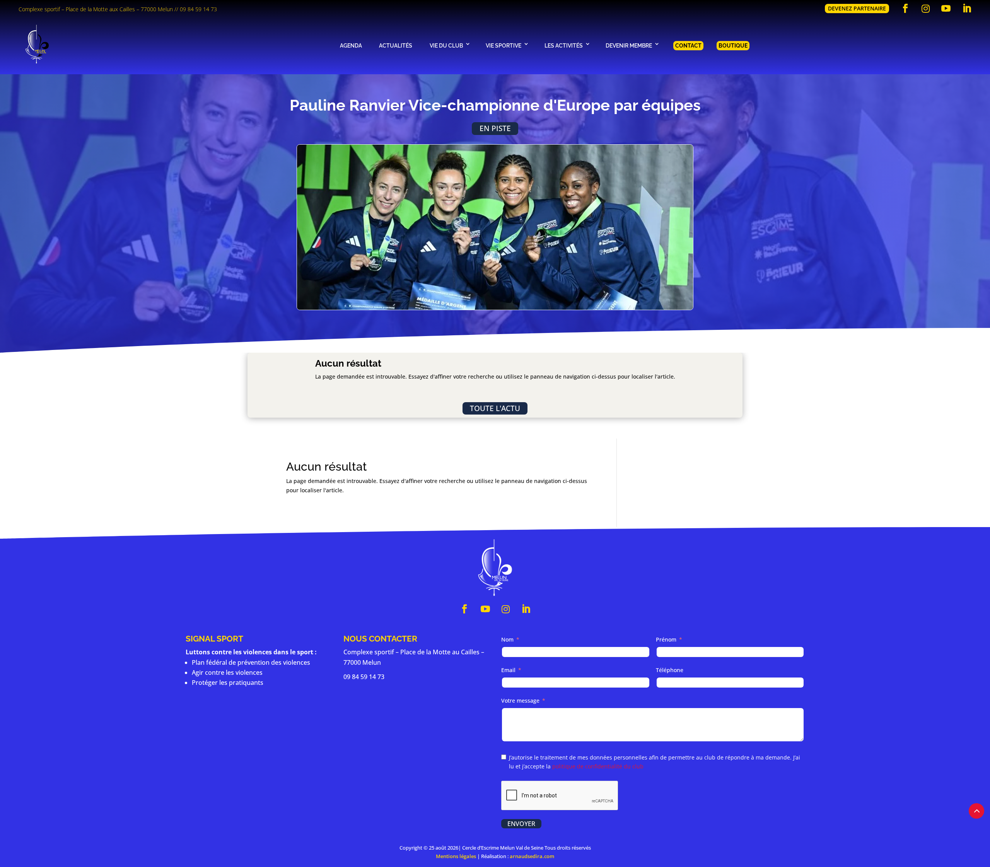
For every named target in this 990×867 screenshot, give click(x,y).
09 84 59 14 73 (198, 9)
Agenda (351, 45)
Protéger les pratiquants (227, 682)
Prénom (666, 639)
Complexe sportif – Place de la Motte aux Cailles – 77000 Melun (96, 9)
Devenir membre (629, 45)
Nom (507, 639)
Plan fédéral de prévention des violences (251, 662)
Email (508, 670)
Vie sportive (503, 45)
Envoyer (521, 823)
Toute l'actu (495, 408)
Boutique (733, 45)
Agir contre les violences (227, 672)
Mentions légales (456, 856)
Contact (688, 45)
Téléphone (669, 670)
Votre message (520, 700)
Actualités (395, 45)
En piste (495, 128)
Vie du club (446, 45)
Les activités (563, 45)
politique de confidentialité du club (598, 766)
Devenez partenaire (857, 8)
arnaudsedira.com (532, 856)
